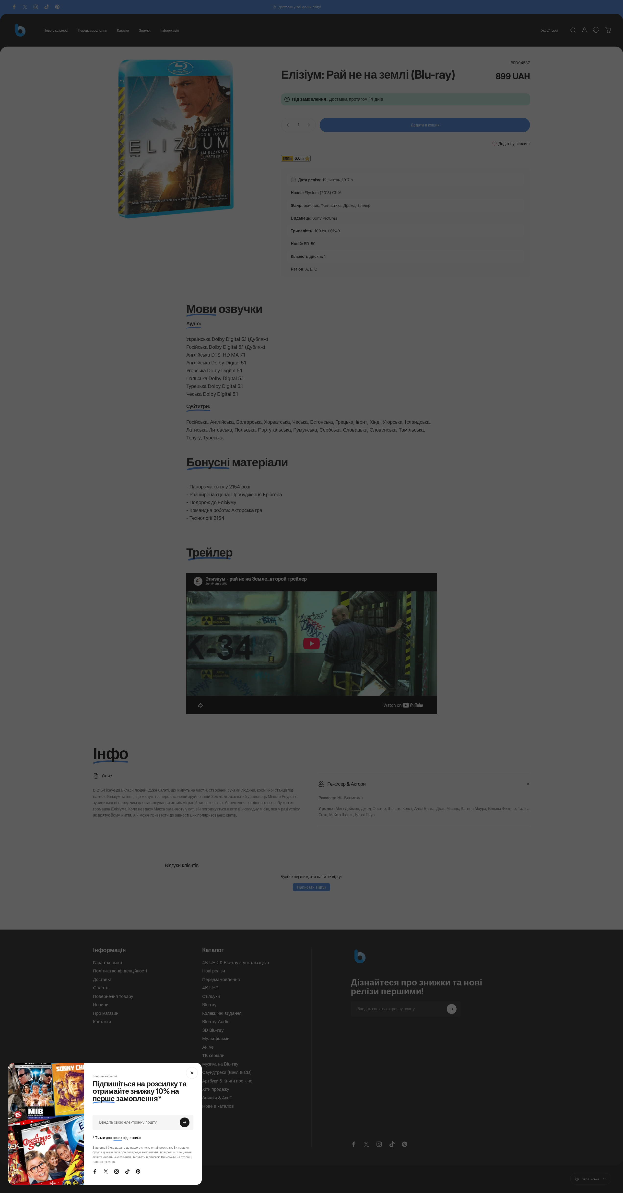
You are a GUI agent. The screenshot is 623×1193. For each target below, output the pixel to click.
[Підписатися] (184, 1122)
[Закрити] (192, 1073)
